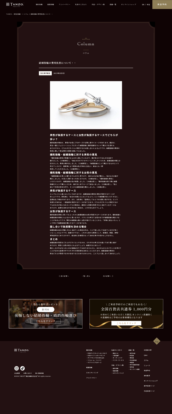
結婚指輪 (50, 4)
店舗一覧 (113, 4)
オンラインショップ (128, 4)
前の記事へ (65, 276)
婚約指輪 (39, 4)
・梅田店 (131, 362)
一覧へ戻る (86, 276)
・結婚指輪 (114, 371)
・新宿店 (131, 355)
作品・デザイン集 (98, 4)
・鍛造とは (114, 353)
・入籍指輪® (115, 355)
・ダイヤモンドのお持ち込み (95, 358)
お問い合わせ (27, 373)
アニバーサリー (64, 4)
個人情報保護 (39, 373)
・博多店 (131, 367)
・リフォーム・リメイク (93, 360)
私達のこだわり (81, 4)
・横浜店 (131, 358)
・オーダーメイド (117, 358)
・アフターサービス (117, 360)
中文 (148, 4)
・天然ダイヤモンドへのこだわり (96, 353)
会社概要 (17, 373)
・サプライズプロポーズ (93, 362)
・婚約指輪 (114, 368)
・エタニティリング (117, 373)
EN (143, 4)
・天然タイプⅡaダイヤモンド (95, 355)
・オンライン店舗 (134, 369)
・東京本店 (131, 353)
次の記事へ (107, 276)
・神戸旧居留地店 (134, 365)
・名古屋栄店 (132, 360)
